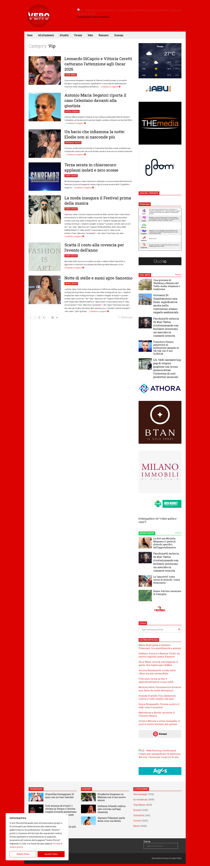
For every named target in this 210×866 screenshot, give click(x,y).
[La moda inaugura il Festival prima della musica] (45, 209)
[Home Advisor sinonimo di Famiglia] (145, 595)
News (136, 825)
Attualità (64, 35)
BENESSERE (147, 533)
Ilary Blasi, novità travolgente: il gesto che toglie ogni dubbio (158, 663)
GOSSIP (86, 789)
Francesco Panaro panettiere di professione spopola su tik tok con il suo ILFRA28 (166, 347)
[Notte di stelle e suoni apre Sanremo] (45, 290)
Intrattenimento (46, 35)
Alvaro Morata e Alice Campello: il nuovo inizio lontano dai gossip (159, 722)
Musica (68, 284)
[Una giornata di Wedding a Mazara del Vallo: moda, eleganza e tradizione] (145, 284)
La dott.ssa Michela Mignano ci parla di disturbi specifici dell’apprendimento (164, 543)
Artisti (68, 111)
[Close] (66, 814)
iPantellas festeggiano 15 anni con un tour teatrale (59, 796)
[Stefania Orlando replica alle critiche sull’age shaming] (88, 809)
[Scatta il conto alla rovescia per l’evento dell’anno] (45, 256)
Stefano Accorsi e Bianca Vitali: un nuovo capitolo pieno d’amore (159, 655)
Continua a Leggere (110, 86)
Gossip (67, 75)
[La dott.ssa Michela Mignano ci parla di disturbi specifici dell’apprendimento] (145, 542)
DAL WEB (145, 275)
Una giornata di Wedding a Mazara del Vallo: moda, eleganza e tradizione (166, 285)
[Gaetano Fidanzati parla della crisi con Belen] (88, 820)
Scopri (178, 274)
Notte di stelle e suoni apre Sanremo (98, 278)
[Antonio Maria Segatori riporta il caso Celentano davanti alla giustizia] (45, 107)
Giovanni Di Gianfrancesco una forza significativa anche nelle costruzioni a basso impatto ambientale (165, 303)
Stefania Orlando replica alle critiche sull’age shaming (111, 808)
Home (30, 35)
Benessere (104, 35)
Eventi (68, 176)
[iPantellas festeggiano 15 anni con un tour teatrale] (36, 797)
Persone (78, 35)
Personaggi (69, 143)
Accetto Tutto (51, 854)
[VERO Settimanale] (38, 20)
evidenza (75, 111)
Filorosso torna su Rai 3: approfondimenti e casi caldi (156, 680)
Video (90, 35)
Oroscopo (118, 35)
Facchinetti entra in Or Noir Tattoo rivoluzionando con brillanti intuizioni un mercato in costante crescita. (166, 327)
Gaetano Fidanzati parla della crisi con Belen (111, 819)
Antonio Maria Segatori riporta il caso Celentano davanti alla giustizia (95, 100)
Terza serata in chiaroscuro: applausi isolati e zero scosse (91, 167)
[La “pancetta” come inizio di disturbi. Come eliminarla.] (145, 581)
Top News (139, 804)
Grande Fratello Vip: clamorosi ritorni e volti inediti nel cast (157, 697)
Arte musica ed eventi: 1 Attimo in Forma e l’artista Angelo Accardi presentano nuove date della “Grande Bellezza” (60, 811)
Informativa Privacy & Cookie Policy (166, 858)
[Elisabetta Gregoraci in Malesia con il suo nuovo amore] (88, 797)
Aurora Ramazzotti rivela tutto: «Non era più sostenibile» (157, 672)
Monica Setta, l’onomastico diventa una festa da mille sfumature (160, 688)
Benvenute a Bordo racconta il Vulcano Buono (157, 714)
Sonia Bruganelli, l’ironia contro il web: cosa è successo (159, 705)
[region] (37, 836)
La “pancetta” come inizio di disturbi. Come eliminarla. (166, 579)
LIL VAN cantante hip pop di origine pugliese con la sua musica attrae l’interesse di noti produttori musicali (167, 368)
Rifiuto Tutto (23, 854)
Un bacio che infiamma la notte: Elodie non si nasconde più (94, 134)
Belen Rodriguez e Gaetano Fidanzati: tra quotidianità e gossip (160, 646)
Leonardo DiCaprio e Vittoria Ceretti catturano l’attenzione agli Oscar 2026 (98, 64)
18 (52, 317)
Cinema (73, 75)
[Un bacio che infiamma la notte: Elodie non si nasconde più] (45, 143)
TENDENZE (36, 789)
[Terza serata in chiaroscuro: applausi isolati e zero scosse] (45, 176)
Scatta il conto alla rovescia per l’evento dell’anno (94, 247)
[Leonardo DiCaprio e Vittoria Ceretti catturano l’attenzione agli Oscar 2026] (45, 70)
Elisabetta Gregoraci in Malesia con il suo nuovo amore (112, 797)
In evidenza (140, 799)
